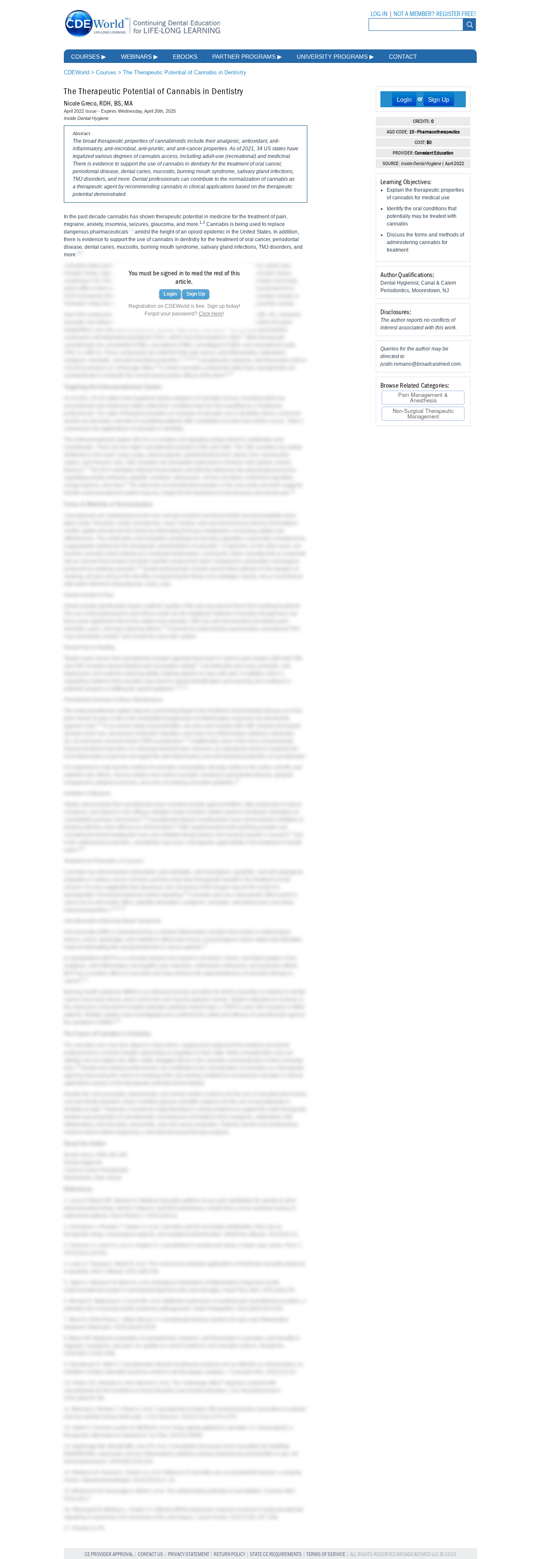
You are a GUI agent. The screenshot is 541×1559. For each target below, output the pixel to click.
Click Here (211, 314)
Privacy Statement (188, 1554)
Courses (88, 56)
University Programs (335, 56)
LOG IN (379, 14)
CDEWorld (76, 72)
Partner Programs (247, 56)
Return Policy (229, 1554)
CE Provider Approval (109, 1554)
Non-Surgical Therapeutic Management (423, 413)
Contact (403, 56)
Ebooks (185, 56)
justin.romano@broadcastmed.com (420, 364)
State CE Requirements (276, 1554)
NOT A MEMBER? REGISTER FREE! (434, 14)
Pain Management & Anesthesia (423, 397)
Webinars (139, 56)
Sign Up (195, 294)
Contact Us (150, 1554)
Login (170, 294)
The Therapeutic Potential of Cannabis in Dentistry (184, 72)
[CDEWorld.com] (142, 37)
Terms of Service (325, 1554)
